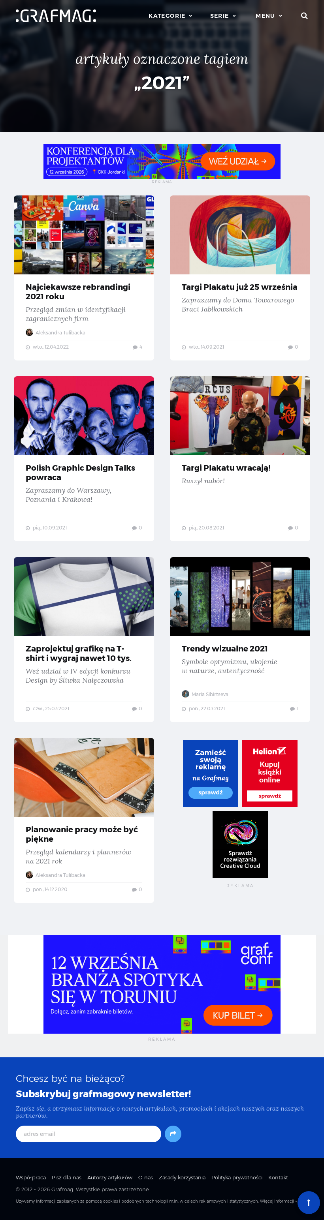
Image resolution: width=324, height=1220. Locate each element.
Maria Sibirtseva (209, 694)
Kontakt (278, 1177)
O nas (145, 1177)
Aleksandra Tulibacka (59, 333)
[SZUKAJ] (304, 16)
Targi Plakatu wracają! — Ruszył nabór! (240, 458)
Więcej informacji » (278, 1201)
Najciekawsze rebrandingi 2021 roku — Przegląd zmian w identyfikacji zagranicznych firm (84, 277)
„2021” (162, 82)
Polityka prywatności (236, 1177)
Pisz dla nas (66, 1177)
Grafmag (62, 1189)
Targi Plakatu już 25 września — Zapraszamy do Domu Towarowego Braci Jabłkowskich (240, 277)
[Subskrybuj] (173, 1134)
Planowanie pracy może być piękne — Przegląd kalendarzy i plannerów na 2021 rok (84, 820)
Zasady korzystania (182, 1177)
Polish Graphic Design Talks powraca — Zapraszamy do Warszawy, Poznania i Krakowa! (84, 458)
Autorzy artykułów (109, 1177)
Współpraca (31, 1177)
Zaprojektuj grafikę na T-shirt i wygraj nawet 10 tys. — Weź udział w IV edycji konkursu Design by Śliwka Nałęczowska (84, 639)
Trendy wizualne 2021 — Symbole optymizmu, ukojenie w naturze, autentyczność (240, 639)
